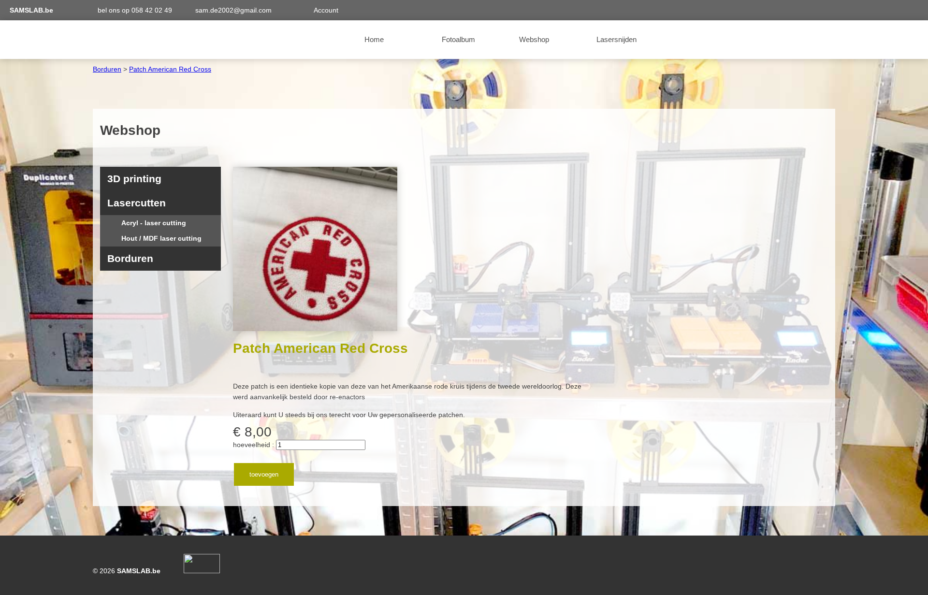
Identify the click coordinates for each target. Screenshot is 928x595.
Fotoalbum (458, 39)
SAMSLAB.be (31, 10)
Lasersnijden (616, 39)
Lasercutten (136, 202)
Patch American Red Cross (170, 69)
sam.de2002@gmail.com (233, 10)
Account (326, 10)
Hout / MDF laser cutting (156, 238)
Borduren (107, 69)
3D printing (134, 178)
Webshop (534, 39)
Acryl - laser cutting (148, 223)
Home (374, 39)
